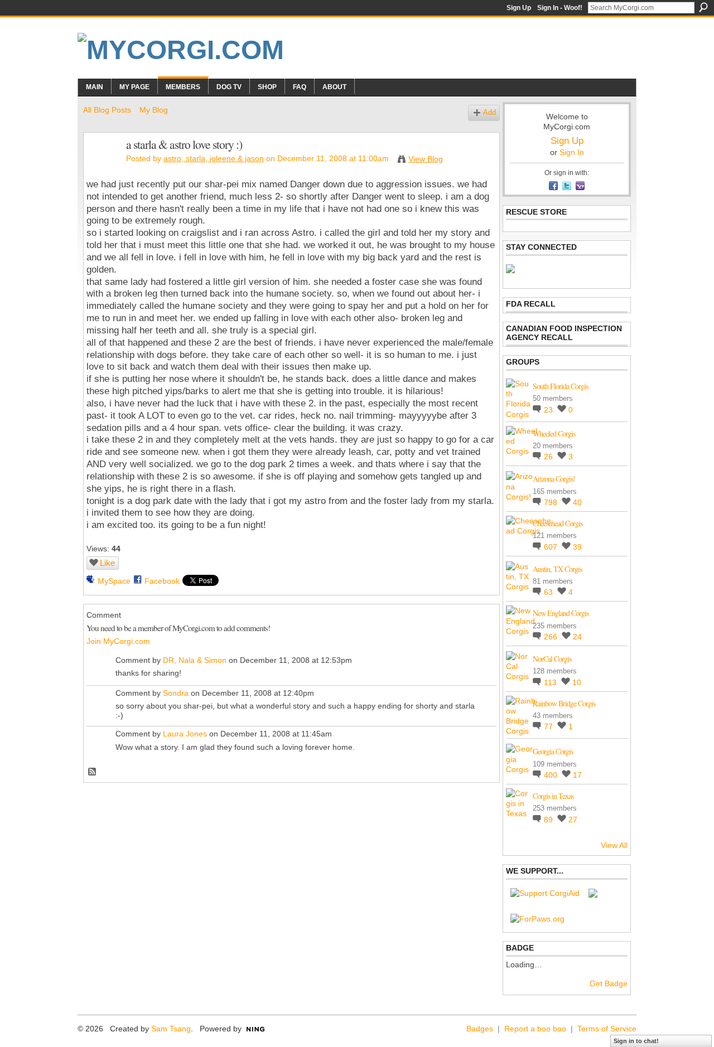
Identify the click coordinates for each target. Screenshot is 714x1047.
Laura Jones (185, 733)
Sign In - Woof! (559, 8)
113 (551, 682)
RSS (93, 772)
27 (572, 819)
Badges (479, 1028)
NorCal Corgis (552, 658)
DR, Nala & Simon (194, 660)
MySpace (114, 580)
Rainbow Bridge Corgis (564, 703)
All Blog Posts (107, 109)
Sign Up (518, 8)
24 (577, 636)
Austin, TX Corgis (557, 569)
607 (551, 546)
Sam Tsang (171, 1028)
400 (551, 774)
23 (549, 409)
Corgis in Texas (553, 796)
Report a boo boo (535, 1028)
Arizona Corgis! (554, 478)
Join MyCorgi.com (118, 641)
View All (614, 845)
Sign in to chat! (636, 1041)
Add (489, 113)
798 (551, 502)
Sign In (571, 152)
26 (549, 456)
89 (549, 819)
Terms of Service (606, 1028)
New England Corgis (560, 613)
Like (107, 563)
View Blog (425, 158)
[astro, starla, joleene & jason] (101, 167)
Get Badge (609, 983)
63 (549, 592)
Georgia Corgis (553, 751)
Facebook (162, 580)
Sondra (176, 693)
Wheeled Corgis (554, 433)
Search (703, 7)
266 (551, 636)
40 (577, 502)
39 (577, 546)
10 (576, 682)
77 (549, 726)
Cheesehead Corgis (557, 523)
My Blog (153, 109)
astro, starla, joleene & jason (213, 158)
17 (577, 774)
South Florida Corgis (560, 386)
